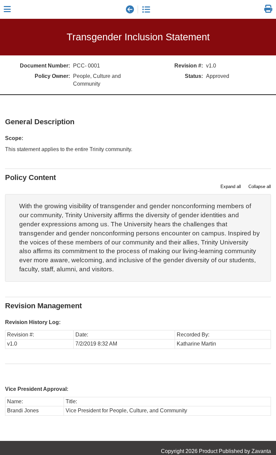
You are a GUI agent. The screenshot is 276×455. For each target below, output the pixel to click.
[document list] (146, 9)
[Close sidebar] (7, 9)
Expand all (230, 186)
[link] (268, 9)
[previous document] (130, 9)
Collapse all (259, 186)
